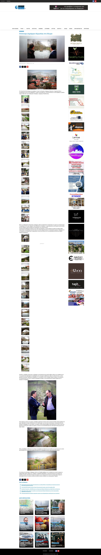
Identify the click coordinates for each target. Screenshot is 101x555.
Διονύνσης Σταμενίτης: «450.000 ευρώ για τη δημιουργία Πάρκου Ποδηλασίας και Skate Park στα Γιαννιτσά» (57, 511)
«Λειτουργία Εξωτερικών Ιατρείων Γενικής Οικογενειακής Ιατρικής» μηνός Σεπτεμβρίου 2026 (38, 487)
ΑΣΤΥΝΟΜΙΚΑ (47, 28)
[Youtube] (95, 1)
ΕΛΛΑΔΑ (65, 28)
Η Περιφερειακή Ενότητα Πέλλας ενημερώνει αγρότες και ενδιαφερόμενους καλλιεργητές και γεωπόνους (40, 493)
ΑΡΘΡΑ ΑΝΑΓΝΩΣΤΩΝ (78, 28)
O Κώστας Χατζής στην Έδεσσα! (57, 546)
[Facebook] (93, 1)
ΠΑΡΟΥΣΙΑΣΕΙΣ (86, 28)
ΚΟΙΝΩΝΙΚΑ (41, 28)
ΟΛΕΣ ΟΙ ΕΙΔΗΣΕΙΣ (15, 28)
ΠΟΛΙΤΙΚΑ (28, 28)
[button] (20, 67)
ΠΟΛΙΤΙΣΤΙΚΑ (34, 28)
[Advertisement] (50, 19)
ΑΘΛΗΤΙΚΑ (59, 28)
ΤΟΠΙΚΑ (21, 28)
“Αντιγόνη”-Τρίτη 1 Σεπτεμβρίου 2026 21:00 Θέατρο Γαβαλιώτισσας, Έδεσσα (41, 545)
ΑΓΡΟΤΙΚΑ (53, 28)
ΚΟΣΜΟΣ (70, 28)
